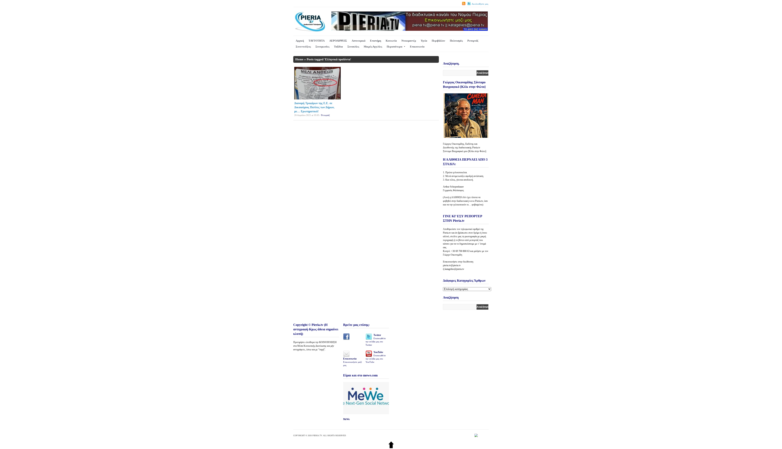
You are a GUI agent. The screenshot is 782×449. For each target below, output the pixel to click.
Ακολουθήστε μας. (480, 4)
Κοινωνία (391, 40)
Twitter (376, 340)
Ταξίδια (338, 46)
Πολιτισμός (456, 40)
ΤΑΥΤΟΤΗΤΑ (317, 40)
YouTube (376, 357)
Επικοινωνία (417, 46)
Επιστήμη (375, 40)
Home (299, 59)
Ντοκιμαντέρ (408, 40)
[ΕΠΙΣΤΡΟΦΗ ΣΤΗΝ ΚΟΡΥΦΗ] (391, 447)
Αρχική (300, 40)
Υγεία (424, 40)
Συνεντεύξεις (303, 46)
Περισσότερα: (395, 46)
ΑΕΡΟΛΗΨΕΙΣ (338, 40)
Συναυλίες (353, 46)
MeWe (346, 419)
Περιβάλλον (438, 40)
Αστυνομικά (358, 40)
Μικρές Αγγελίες (373, 46)
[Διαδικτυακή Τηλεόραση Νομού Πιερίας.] (309, 30)
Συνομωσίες (322, 46)
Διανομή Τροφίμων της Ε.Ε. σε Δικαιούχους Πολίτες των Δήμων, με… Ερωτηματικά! (314, 107)
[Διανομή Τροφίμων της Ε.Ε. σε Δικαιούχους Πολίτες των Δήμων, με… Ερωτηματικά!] (317, 98)
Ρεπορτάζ (472, 40)
